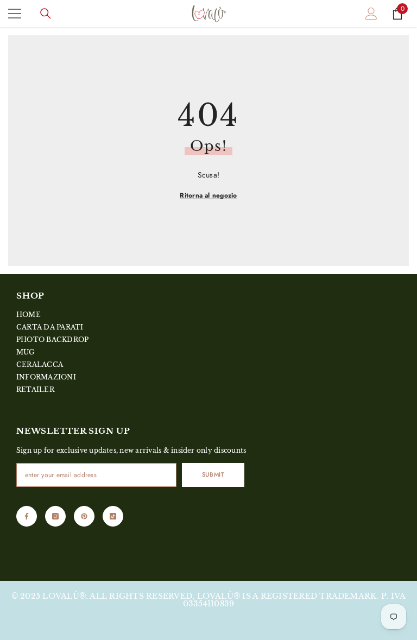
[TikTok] (113, 516)
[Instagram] (55, 516)
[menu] (14, 13)
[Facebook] (26, 516)
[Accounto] (371, 14)
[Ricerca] (45, 13)
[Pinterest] (84, 516)
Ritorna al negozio (208, 195)
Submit (213, 474)
